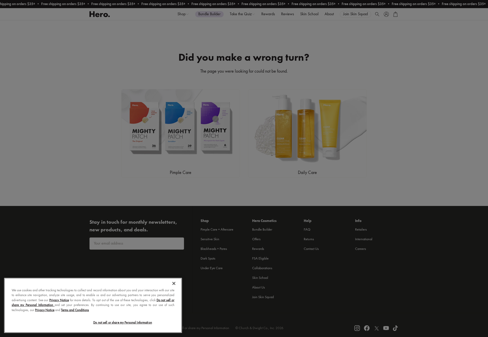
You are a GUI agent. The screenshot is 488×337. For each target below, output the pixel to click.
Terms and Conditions (75, 310)
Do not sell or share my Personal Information (122, 322)
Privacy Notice (59, 300)
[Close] (173, 283)
